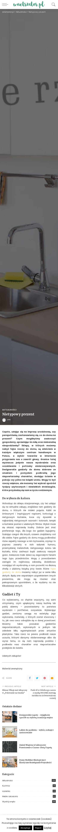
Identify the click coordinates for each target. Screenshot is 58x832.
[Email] (52, 678)
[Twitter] (37, 678)
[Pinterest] (45, 678)
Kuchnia (6, 785)
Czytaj (47, 827)
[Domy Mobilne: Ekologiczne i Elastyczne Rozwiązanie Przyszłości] (9, 761)
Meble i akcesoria (10, 796)
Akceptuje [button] (25, 827)
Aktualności (9, 410)
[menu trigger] (6, 4)
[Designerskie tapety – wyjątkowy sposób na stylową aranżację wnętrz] (9, 716)
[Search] (53, 4)
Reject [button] (38, 827)
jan (9, 419)
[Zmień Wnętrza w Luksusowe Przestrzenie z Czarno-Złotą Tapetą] (9, 746)
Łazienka (6, 791)
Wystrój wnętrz (8, 801)
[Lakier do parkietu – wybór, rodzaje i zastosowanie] (9, 731)
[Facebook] (30, 678)
